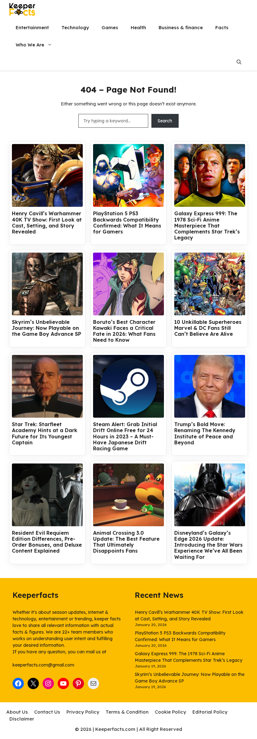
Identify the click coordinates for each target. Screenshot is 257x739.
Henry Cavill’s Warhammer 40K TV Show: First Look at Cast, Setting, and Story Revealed (47, 223)
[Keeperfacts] (22, 9)
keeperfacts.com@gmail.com (43, 665)
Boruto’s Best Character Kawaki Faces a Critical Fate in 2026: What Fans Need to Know (124, 331)
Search (165, 121)
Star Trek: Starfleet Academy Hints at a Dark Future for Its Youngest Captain (44, 433)
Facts (221, 27)
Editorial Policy (210, 712)
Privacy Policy (82, 712)
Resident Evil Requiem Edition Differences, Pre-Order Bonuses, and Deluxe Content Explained (47, 542)
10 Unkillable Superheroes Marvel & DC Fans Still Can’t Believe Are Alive (207, 328)
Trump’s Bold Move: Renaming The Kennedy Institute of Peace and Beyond (204, 433)
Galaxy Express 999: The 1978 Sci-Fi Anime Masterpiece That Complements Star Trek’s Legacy (207, 226)
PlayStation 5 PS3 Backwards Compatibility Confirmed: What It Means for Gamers (127, 223)
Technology (75, 27)
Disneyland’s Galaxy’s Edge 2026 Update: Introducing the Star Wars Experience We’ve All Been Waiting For (208, 545)
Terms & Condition (127, 712)
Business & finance (181, 27)
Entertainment (32, 27)
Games (110, 27)
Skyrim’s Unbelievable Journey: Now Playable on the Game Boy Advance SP (46, 328)
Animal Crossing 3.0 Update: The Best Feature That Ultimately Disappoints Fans (126, 542)
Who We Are (30, 45)
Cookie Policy (170, 712)
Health (138, 27)
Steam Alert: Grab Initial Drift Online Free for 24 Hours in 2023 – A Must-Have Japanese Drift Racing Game (125, 436)
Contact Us (47, 712)
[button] (239, 62)
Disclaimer (21, 719)
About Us (17, 712)
